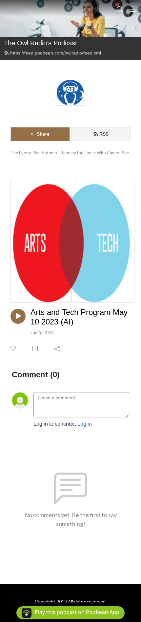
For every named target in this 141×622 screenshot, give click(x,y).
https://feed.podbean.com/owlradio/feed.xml (55, 53)
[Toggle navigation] (133, 9)
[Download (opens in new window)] (35, 348)
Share (43, 134)
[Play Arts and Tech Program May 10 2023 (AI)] (18, 316)
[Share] (57, 348)
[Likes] (13, 348)
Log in (84, 424)
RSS (104, 134)
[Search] (120, 9)
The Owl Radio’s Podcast (40, 43)
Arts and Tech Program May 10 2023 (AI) (79, 317)
